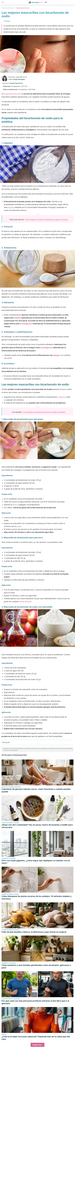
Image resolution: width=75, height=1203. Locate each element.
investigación (26, 324)
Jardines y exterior (9, 858)
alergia (56, 355)
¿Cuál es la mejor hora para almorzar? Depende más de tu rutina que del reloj (36, 1037)
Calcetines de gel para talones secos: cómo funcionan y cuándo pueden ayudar (36, 790)
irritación (61, 397)
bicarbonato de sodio (12, 94)
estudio (11, 207)
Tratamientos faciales (22, 8)
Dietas (4, 1034)
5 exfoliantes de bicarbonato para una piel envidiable (44, 412)
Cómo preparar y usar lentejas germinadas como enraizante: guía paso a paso (36, 966)
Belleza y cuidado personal (11, 787)
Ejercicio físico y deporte (11, 999)
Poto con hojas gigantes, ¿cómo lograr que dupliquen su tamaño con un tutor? (36, 861)
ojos (19, 526)
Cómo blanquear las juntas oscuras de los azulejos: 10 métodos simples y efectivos (36, 897)
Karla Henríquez (19, 79)
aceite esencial (25, 601)
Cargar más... (37, 1045)
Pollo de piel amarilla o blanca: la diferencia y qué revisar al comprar (34, 932)
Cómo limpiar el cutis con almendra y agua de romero (46, 220)
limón (15, 505)
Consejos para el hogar (10, 822)
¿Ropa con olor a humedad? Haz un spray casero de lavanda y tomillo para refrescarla (37, 826)
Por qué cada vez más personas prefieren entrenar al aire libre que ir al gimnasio (35, 1002)
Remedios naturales (8, 8)
